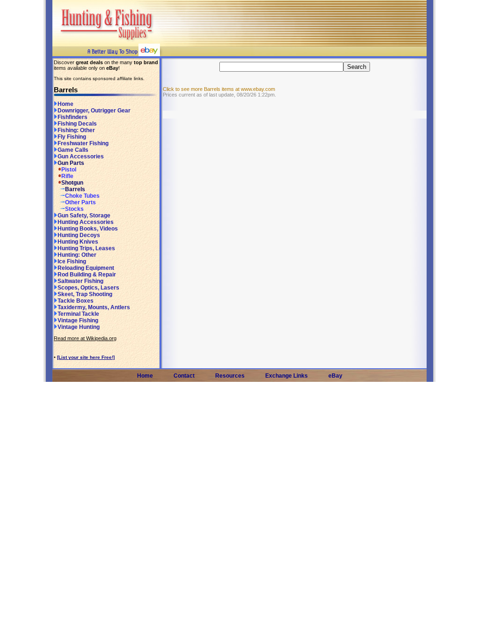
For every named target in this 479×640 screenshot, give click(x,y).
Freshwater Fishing (83, 143)
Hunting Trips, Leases (86, 248)
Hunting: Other (77, 255)
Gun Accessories (81, 156)
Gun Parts (71, 163)
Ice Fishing (72, 261)
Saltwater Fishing (80, 281)
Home (65, 104)
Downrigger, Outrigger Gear (94, 110)
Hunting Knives (78, 241)
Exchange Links (286, 375)
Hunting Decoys (79, 235)
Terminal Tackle (78, 314)
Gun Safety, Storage (84, 215)
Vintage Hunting (79, 327)
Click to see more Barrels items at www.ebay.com (219, 89)
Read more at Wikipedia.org (85, 338)
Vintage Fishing (78, 320)
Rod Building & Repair (87, 274)
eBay (335, 375)
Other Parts (80, 202)
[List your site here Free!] (86, 357)
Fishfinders (72, 117)
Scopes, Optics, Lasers (88, 287)
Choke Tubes (82, 196)
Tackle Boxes (76, 301)
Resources (230, 375)
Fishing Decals (77, 123)
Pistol (68, 169)
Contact (184, 375)
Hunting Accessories (86, 222)
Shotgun (72, 182)
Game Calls (73, 150)
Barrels (75, 189)
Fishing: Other (76, 130)
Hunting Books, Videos (88, 228)
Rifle (67, 176)
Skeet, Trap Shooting (85, 294)
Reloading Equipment (86, 268)
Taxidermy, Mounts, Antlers (94, 307)
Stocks (74, 209)
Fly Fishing (72, 137)
